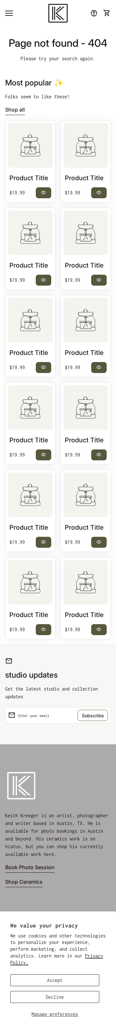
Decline (55, 997)
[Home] (58, 12)
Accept (55, 980)
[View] (30, 145)
